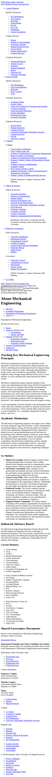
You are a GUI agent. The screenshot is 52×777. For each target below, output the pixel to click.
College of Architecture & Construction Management (31, 153)
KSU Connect (16, 92)
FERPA (14, 252)
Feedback (9, 767)
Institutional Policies (18, 239)
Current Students (12, 8)
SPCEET (9, 309)
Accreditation (16, 332)
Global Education (12, 746)
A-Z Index (10, 279)
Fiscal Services (16, 207)
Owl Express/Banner (19, 87)
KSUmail (14, 21)
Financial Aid (16, 72)
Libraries (9, 729)
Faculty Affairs (16, 104)
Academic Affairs (17, 102)
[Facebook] (28, 657)
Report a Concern (12, 765)
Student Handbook (18, 68)
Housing (9, 731)
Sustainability (11, 748)
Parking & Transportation (20, 42)
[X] (28, 659)
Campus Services (17, 130)
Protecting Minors (17, 248)
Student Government (18, 269)
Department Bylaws (8, 640)
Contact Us (10, 348)
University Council (18, 260)
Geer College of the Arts (20, 151)
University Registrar (18, 75)
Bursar (13, 70)
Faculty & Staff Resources (16, 345)
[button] (18, 286)
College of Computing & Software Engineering (29, 158)
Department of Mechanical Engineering (21, 313)
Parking (9, 701)
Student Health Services (20, 47)
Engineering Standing (19, 339)
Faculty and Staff (17, 335)
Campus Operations (18, 214)
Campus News (11, 716)
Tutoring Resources (18, 61)
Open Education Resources (21, 111)
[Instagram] (28, 663)
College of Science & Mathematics (24, 164)
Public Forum (16, 250)
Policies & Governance (14, 228)
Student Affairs (16, 198)
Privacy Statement (13, 759)
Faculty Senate (16, 267)
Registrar (9, 737)
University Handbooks (19, 237)
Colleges (9, 141)
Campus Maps (11, 699)
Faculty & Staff (12, 77)
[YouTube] (28, 665)
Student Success (17, 64)
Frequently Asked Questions (21, 343)
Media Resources (12, 703)
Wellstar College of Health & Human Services (28, 175)
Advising (14, 66)
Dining (13, 40)
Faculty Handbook (18, 113)
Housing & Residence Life (21, 201)
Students (9, 337)
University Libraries (18, 44)
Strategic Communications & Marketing (26, 216)
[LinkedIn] (28, 661)
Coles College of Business (21, 149)
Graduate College (17, 167)
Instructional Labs (17, 341)
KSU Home (6, 284)
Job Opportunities (12, 740)
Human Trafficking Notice (16, 772)
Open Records (11, 770)
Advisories (10, 763)
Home (8, 328)
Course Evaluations (18, 32)
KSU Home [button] (6, 4)
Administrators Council (19, 262)
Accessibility (11, 750)
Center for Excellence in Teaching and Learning (29, 106)
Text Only (10, 774)
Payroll (13, 136)
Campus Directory (18, 53)
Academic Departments (15, 311)
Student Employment (19, 51)
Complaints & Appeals (19, 241)
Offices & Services (13, 186)
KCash (13, 25)
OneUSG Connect (18, 139)
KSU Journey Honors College (22, 169)
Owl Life (14, 27)
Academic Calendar (13, 714)
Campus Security (12, 744)
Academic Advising (18, 211)
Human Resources (18, 128)
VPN (13, 94)
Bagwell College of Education (22, 156)
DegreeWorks (16, 23)
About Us (9, 330)
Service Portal (16, 49)
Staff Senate (15, 265)
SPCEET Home (12, 350)
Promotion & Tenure (18, 115)
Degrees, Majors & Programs (17, 735)
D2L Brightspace (17, 17)
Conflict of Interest (18, 243)
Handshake (15, 30)
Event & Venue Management (22, 203)
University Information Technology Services (28, 132)
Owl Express (16, 19)
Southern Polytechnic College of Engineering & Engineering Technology (29, 172)
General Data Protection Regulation (24, 245)
